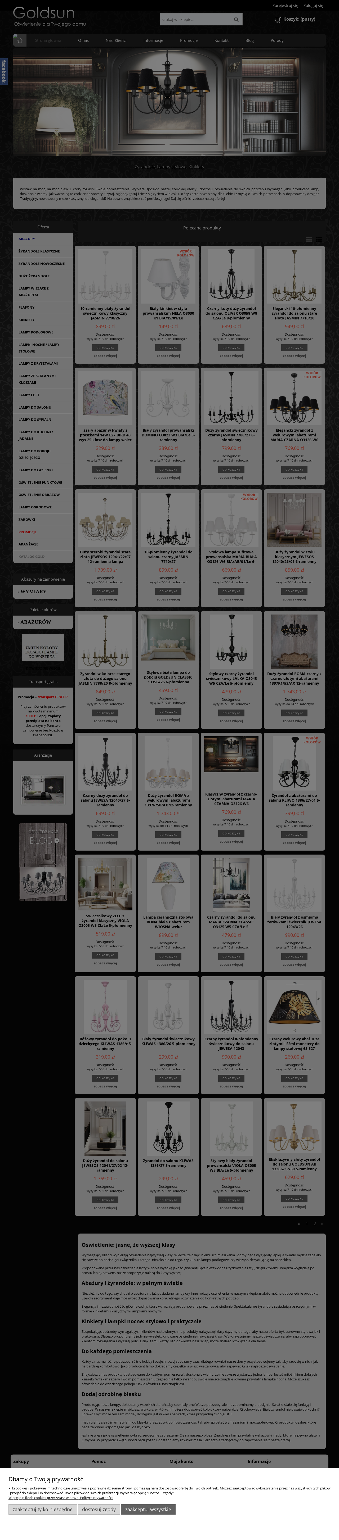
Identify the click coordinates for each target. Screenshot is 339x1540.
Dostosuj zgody (99, 1509)
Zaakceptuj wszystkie (148, 1509)
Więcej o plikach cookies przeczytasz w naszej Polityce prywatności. (60, 1497)
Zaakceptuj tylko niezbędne (43, 1509)
